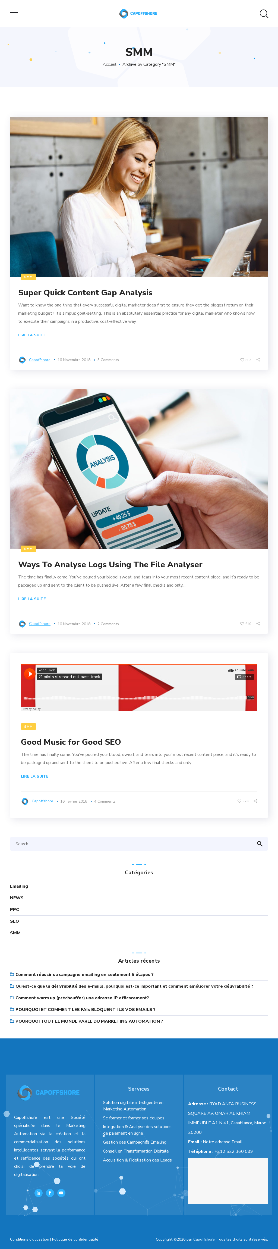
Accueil (109, 64)
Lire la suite (32, 335)
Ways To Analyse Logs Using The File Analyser (110, 564)
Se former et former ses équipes (134, 1118)
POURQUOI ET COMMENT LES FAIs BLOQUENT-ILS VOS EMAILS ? (85, 1010)
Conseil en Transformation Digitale (136, 1151)
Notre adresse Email (222, 1142)
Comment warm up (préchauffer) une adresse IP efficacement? (82, 998)
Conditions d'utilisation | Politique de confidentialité (54, 1239)
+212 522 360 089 (233, 1151)
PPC (14, 910)
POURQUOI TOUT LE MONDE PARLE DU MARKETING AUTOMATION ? (89, 1021)
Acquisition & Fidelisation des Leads (137, 1160)
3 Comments (108, 359)
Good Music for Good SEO (71, 742)
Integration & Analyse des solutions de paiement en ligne (137, 1130)
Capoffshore (39, 359)
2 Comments (108, 624)
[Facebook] (50, 1193)
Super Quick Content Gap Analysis (85, 292)
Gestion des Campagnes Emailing (134, 1142)
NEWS (17, 898)
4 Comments (105, 801)
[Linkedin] (38, 1193)
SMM (28, 277)
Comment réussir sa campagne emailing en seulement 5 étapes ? (84, 975)
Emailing (19, 886)
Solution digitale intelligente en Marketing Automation (133, 1106)
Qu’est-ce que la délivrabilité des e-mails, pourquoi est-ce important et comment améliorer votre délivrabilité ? (134, 986)
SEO (14, 921)
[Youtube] (61, 1193)
